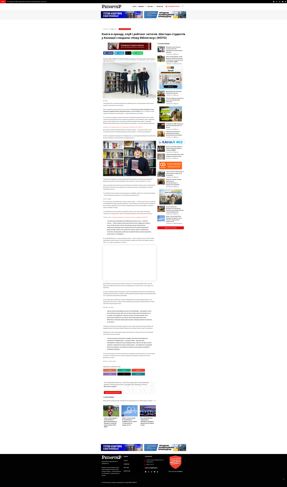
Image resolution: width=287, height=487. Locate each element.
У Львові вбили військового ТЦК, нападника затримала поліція (175, 155)
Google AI (138, 370)
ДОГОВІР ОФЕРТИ (131, 482)
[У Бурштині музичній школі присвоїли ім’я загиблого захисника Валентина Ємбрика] (161, 134)
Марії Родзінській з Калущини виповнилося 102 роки (174, 92)
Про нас (150, 6)
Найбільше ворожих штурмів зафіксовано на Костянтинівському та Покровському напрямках (173, 182)
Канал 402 (160, 6)
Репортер (111, 61)
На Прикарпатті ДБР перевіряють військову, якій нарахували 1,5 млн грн (174, 125)
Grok (124, 374)
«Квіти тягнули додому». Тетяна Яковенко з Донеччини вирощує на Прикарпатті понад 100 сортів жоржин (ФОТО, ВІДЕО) (174, 59)
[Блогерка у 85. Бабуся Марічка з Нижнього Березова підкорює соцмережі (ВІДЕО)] (161, 149)
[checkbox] (284, 479)
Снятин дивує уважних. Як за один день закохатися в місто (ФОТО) (125, 127)
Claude (110, 370)
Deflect (181, 471)
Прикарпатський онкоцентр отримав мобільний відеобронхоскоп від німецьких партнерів (174, 49)
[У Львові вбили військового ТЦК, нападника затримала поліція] (161, 157)
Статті (134, 6)
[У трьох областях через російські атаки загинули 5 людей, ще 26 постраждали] (161, 174)
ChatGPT (124, 370)
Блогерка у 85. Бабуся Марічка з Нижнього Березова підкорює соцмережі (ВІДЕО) (174, 148)
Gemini (110, 374)
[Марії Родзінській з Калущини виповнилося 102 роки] (161, 93)
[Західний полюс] (166, 6)
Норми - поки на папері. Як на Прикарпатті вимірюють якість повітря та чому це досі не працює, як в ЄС (174, 219)
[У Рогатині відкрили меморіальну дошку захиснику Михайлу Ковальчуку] (161, 100)
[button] (108, 53)
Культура (121, 29)
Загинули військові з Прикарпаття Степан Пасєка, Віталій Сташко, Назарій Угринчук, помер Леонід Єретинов (175, 209)
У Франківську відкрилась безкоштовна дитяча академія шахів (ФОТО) (129, 217)
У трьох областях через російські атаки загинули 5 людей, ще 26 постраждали (175, 173)
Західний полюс (174, 6)
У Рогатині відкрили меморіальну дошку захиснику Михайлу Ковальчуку (175, 100)
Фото (129, 29)
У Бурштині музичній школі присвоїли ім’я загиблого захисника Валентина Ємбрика (174, 133)
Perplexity (138, 374)
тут (155, 400)
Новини (141, 6)
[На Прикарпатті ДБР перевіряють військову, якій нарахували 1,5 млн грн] (161, 126)
